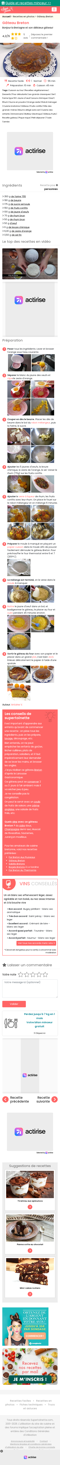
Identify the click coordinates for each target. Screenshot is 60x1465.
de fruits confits (19, 207)
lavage (9, 738)
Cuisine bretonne (11, 106)
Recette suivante (43, 1099)
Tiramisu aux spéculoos (30, 1201)
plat (34, 656)
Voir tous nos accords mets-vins (35, 943)
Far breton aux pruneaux (22, 857)
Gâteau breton (17, 860)
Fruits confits (36, 106)
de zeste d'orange (22, 231)
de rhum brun (17, 215)
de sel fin (17, 234)
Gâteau (25, 106)
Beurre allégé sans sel (29, 110)
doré (51, 656)
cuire (10, 612)
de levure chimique (19, 227)
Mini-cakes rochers (30, 1288)
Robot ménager (49, 102)
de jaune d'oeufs (19, 211)
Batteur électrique (33, 114)
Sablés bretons (17, 863)
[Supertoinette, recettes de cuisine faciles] (7, 9)
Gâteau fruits (49, 114)
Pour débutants (19, 94)
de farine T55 (18, 196)
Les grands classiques (39, 94)
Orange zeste (33, 102)
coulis (37, 801)
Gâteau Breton (45, 16)
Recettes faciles (20, 1401)
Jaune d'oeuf (23, 98)
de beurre (15, 200)
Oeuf (51, 98)
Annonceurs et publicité (23, 1441)
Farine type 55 (9, 98)
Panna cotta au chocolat (30, 1244)
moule (10, 583)
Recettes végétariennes (36, 90)
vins (14, 821)
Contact (44, 1441)
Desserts (6, 94)
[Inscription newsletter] (30, 1366)
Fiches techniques (31, 1404)
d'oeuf (13, 223)
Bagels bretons (17, 867)
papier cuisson (15, 547)
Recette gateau (9, 117)
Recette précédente (19, 1099)
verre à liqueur (26, 496)
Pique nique (24, 117)
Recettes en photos (24, 16)
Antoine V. (17, 704)
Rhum (5, 102)
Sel (53, 94)
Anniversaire (17, 114)
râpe (10, 378)
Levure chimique (40, 98)
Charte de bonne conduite (41, 1447)
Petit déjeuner (38, 117)
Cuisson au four (16, 90)
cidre (22, 825)
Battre (10, 606)
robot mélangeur (40, 422)
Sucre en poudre (17, 102)
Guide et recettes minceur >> (28, 3)
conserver (33, 781)
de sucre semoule (20, 204)
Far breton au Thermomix (22, 870)
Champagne (12, 829)
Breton (38, 769)
